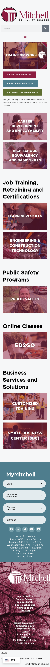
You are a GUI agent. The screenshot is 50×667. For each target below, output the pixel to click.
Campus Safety (25, 602)
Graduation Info (25, 626)
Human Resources (25, 628)
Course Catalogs (25, 599)
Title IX (25, 637)
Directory (25, 610)
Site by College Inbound (37, 664)
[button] (25, 36)
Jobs (25, 631)
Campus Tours (25, 608)
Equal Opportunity (25, 623)
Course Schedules (25, 605)
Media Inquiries (25, 643)
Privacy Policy (25, 634)
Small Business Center (25, 640)
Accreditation (25, 596)
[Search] (45, 28)
